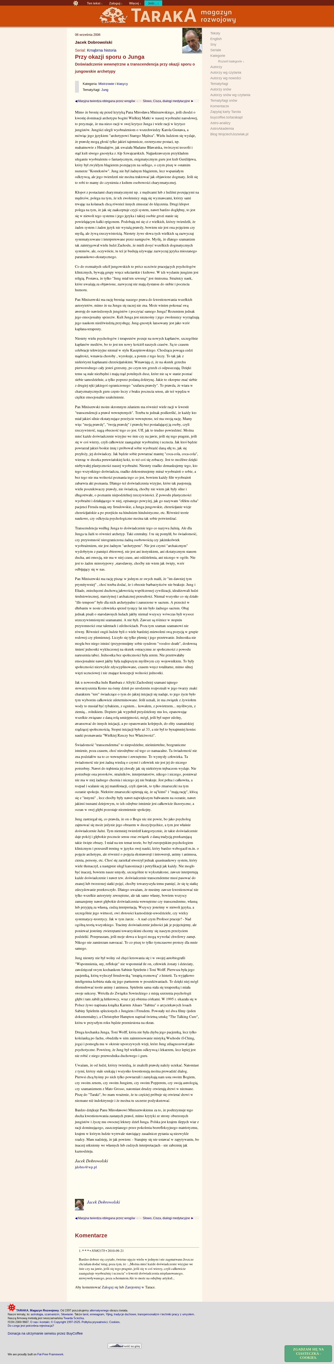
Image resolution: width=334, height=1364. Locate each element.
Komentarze (219, 106)
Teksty (215, 33)
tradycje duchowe (125, 1314)
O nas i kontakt (39, 1322)
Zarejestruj (133, 1287)
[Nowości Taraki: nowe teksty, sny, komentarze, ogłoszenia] (75, 3)
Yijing (109, 1314)
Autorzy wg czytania (225, 72)
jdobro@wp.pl (86, 1166)
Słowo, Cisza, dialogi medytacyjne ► (168, 101)
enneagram (97, 1314)
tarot (85, 1314)
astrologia (37, 1314)
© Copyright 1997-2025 (65, 1322)
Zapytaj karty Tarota (225, 112)
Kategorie (217, 56)
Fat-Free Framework (50, 1354)
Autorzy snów (220, 89)
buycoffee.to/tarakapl (226, 117)
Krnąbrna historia (101, 50)
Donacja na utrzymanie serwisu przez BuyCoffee (45, 1333)
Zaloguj (114, 3)
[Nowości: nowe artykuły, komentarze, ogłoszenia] (167, 23)
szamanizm (51, 1314)
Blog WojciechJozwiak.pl (229, 134)
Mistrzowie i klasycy (113, 84)
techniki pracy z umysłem (178, 1314)
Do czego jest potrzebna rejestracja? (31, 1325)
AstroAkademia (222, 129)
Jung (104, 90)
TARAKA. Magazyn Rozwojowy (37, 1310)
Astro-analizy (220, 123)
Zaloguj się (110, 1287)
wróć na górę (131, 1346)
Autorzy (216, 67)
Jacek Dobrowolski (93, 42)
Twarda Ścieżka (73, 1318)
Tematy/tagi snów (223, 100)
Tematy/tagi (219, 84)
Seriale (215, 50)
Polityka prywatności (95, 1322)
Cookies (114, 1322)
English (216, 39)
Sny (213, 44)
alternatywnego (99, 1310)
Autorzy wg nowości (225, 78)
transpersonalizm (148, 1314)
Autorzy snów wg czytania (230, 95)
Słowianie (67, 1314)
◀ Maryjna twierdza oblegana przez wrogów (105, 101)
